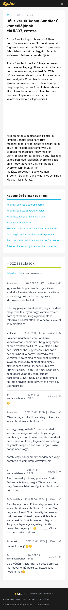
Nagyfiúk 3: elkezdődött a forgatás (25, 210)
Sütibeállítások (41, 604)
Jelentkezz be (14, 273)
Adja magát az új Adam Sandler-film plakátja (30, 234)
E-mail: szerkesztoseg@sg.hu (17, 604)
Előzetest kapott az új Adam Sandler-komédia (31, 246)
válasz (51, 283)
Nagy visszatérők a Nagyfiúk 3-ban (26, 216)
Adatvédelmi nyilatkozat (14, 599)
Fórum (46, 599)
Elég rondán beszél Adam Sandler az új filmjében (33, 240)
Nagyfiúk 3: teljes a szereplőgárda (25, 204)
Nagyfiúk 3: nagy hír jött (19, 222)
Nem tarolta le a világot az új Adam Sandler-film (32, 228)
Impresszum (35, 599)
